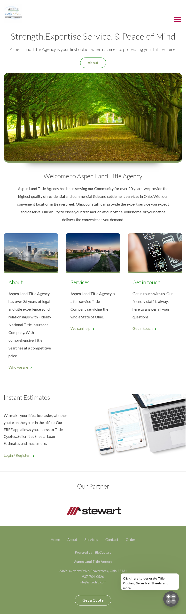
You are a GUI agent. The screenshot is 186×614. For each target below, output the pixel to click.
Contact (111, 539)
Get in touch (142, 328)
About (93, 62)
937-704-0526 (93, 577)
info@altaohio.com (93, 582)
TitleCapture (102, 552)
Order (130, 539)
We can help (80, 328)
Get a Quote (93, 600)
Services (91, 539)
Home (55, 539)
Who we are (18, 367)
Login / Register (17, 455)
